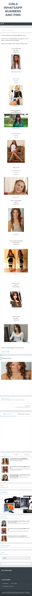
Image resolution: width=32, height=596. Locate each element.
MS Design (21, 593)
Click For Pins (16, 106)
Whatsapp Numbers (8, 586)
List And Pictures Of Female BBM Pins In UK (18, 529)
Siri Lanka (14, 583)
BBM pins (6, 583)
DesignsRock (27, 593)
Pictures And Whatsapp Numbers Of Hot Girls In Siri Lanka (12, 399)
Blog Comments (8, 414)
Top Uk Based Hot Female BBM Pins (22, 407)
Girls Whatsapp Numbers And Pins (13, 9)
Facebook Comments (24, 414)
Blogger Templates (10, 593)
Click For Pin (27, 342)
